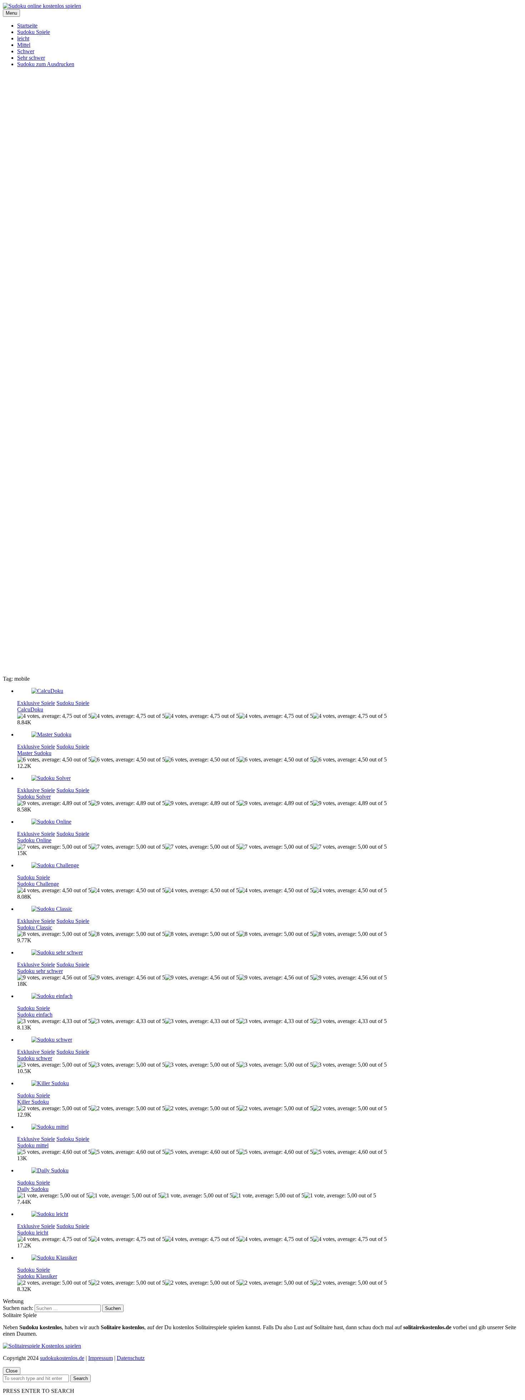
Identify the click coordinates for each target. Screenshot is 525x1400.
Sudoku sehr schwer (40, 971)
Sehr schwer (31, 58)
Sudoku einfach (34, 1015)
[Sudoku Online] (51, 822)
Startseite (27, 26)
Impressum (100, 1358)
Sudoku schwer (34, 1058)
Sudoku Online (34, 840)
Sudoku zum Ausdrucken (45, 64)
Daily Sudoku (33, 1189)
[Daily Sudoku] (50, 1170)
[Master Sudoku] (51, 734)
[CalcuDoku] (47, 691)
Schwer (25, 51)
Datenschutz (131, 1358)
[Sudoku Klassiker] (54, 1258)
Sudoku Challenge (38, 884)
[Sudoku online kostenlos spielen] (42, 6)
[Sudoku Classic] (51, 909)
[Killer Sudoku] (50, 1083)
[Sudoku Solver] (51, 778)
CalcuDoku (30, 709)
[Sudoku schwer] (51, 1040)
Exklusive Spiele (36, 703)
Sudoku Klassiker (37, 1276)
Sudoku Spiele (33, 32)
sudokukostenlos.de (62, 1358)
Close (12, 1371)
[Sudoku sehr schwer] (57, 952)
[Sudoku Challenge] (55, 865)
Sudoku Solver (34, 797)
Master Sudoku (34, 753)
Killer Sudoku (33, 1102)
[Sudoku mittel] (50, 1127)
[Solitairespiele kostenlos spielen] (42, 1346)
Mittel (23, 45)
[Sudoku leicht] (49, 1214)
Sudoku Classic (34, 927)
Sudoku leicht (32, 1233)
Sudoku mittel (33, 1145)
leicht (23, 38)
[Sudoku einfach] (51, 996)
